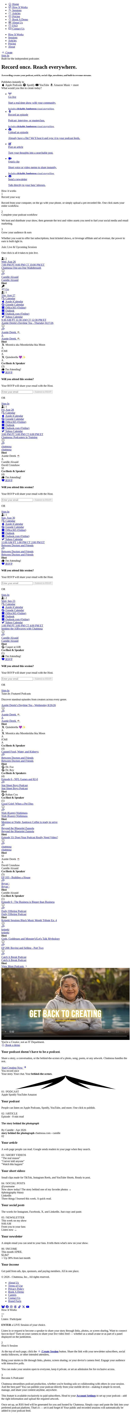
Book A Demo (16, 1291)
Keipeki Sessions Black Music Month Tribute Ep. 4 (29, 920)
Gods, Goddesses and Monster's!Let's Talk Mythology (30, 938)
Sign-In (5, 403)
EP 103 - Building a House (15, 877)
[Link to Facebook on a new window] (7, 1306)
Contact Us (14, 1298)
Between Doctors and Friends (17, 545)
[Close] (2, 1313)
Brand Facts (14, 1301)
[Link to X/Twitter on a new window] (23, 1306)
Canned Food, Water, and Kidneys (20, 751)
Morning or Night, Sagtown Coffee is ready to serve (29, 822)
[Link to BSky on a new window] (3, 1306)
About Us (13, 1282)
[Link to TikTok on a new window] (19, 1306)
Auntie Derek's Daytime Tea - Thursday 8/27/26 (27, 322)
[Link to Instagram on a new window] (11, 1306)
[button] (13, 4)
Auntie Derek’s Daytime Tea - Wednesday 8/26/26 (28, 705)
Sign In (5, 55)
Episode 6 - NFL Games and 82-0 (19, 779)
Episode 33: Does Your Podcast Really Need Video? (29, 837)
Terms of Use (15, 1285)
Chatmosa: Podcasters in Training (19, 437)
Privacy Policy (16, 1288)
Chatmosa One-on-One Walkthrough (21, 267)
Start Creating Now (12, 1067)
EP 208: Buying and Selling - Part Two (22, 947)
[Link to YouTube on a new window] (27, 1306)
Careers (12, 1294)
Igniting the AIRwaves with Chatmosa (22, 628)
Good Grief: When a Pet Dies (17, 803)
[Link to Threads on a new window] (15, 1306)
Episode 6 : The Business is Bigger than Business (28, 902)
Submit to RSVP (43, 392)
